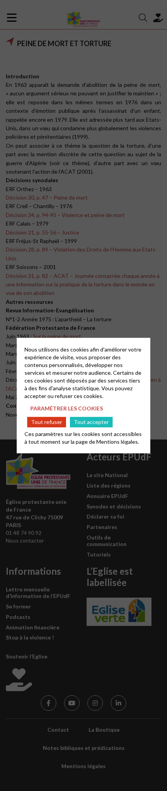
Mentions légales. (117, 441)
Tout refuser (46, 422)
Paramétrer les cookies (66, 408)
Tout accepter (91, 422)
